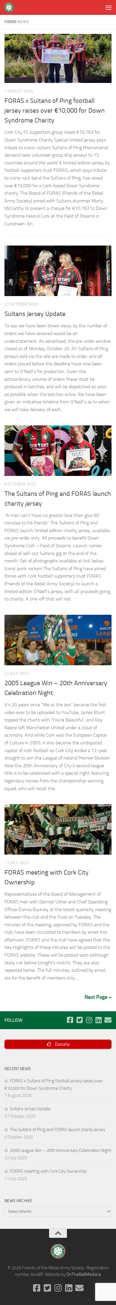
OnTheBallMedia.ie (83, 1274)
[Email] (108, 1019)
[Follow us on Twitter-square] (79, 1019)
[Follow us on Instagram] (89, 1019)
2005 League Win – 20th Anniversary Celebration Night (60, 1150)
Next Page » (98, 997)
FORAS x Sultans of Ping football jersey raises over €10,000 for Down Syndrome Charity (54, 110)
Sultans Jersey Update (34, 314)
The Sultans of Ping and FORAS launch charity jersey (57, 1129)
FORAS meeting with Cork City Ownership (48, 1171)
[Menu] (108, 7)
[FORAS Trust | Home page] (10, 7)
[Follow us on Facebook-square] (69, 1019)
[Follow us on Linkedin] (98, 1019)
